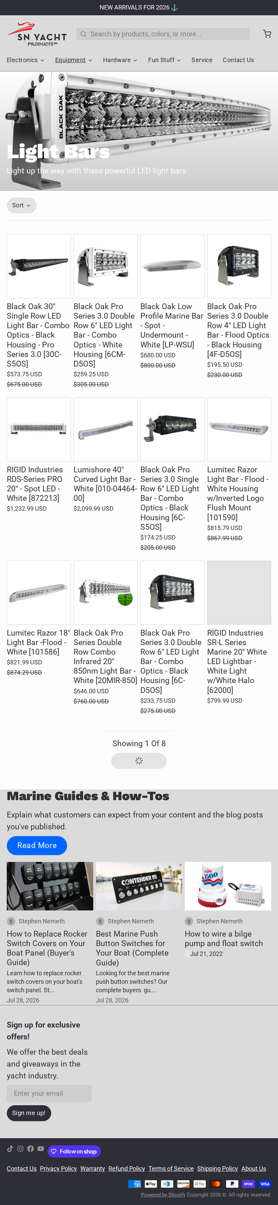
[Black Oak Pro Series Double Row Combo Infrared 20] (106, 593)
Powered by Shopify (163, 1195)
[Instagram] (20, 1151)
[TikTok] (10, 1151)
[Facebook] (30, 1151)
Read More (37, 845)
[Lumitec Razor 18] (39, 593)
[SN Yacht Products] (36, 34)
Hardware (117, 60)
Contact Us (238, 60)
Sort (18, 205)
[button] (39, 286)
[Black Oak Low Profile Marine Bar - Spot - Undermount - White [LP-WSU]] (172, 266)
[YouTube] (40, 1151)
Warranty (92, 1168)
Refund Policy (126, 1168)
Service (202, 60)
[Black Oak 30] (39, 266)
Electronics (22, 60)
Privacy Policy (58, 1168)
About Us (253, 1168)
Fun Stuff (161, 60)
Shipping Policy (217, 1168)
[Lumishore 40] (106, 429)
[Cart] (263, 34)
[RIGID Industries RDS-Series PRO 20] (39, 429)
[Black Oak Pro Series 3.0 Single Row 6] (172, 429)
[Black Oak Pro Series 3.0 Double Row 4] (239, 266)
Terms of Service (171, 1168)
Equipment (70, 60)
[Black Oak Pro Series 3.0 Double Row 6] (106, 266)
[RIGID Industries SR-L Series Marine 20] (239, 593)
